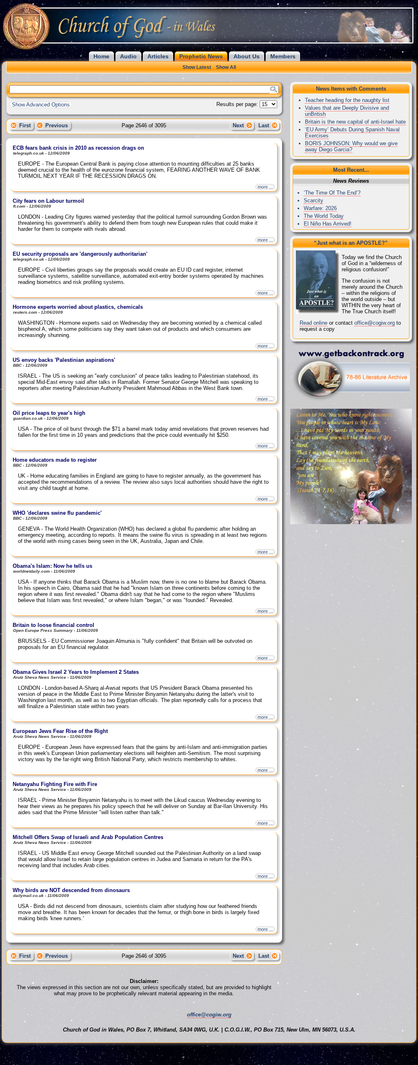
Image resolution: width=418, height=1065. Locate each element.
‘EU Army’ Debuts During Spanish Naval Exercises (352, 132)
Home (101, 56)
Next (238, 125)
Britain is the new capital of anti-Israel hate (355, 122)
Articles (158, 56)
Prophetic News (201, 56)
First (25, 125)
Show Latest (196, 67)
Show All (226, 67)
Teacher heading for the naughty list (347, 100)
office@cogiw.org (374, 323)
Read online (313, 323)
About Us (246, 56)
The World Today (324, 216)
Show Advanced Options (41, 105)
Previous (56, 125)
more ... (265, 186)
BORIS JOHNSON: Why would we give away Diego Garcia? (351, 146)
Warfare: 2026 (320, 208)
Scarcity (313, 200)
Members (283, 56)
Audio (128, 56)
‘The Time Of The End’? (332, 193)
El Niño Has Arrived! (327, 224)
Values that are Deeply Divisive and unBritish (347, 111)
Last (263, 125)
